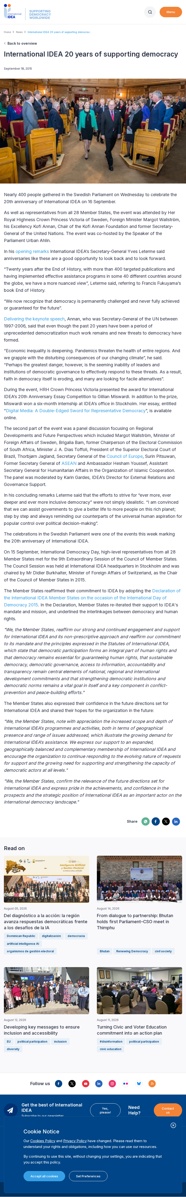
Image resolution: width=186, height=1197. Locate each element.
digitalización (51, 936)
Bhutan (104, 951)
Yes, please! (105, 1110)
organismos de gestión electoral (30, 951)
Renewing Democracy (132, 951)
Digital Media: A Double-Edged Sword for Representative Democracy (76, 410)
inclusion (60, 1041)
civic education (110, 1049)
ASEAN (69, 463)
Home (7, 32)
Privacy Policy (75, 1140)
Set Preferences (88, 1176)
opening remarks (32, 251)
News (19, 32)
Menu (171, 12)
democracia (76, 936)
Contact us (168, 1110)
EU (9, 1041)
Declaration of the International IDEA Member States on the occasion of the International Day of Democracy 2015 (92, 597)
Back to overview (22, 43)
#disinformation (111, 1041)
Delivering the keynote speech (34, 318)
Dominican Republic (21, 936)
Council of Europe (125, 456)
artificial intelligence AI (23, 944)
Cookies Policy (42, 1140)
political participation (32, 1041)
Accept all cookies (44, 1176)
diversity (13, 1049)
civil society (163, 951)
